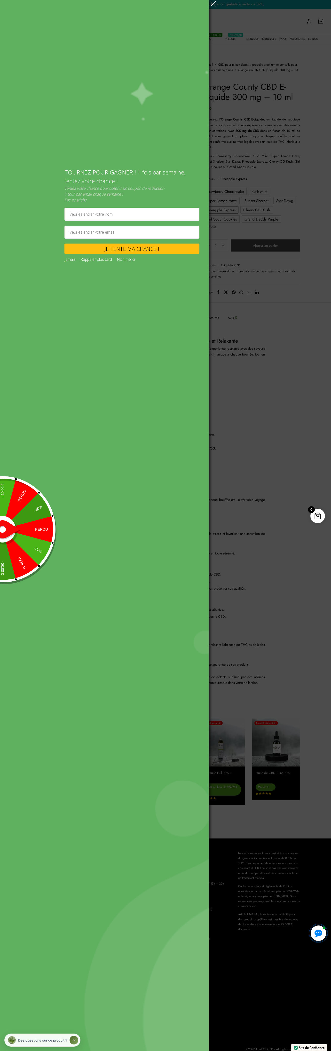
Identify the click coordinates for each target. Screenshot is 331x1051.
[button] (318, 933)
